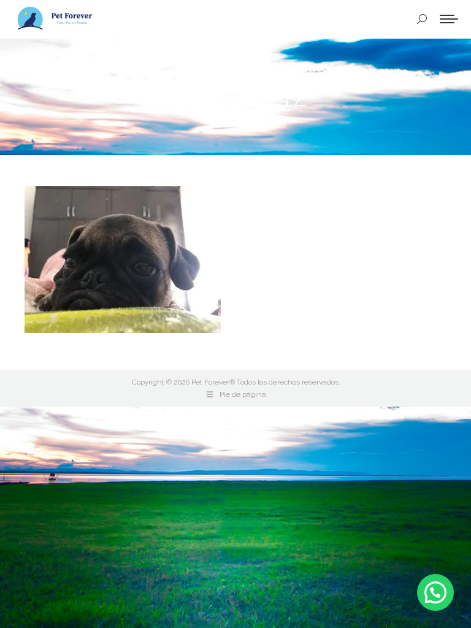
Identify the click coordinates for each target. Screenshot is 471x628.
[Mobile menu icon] (449, 19)
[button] (435, 592)
